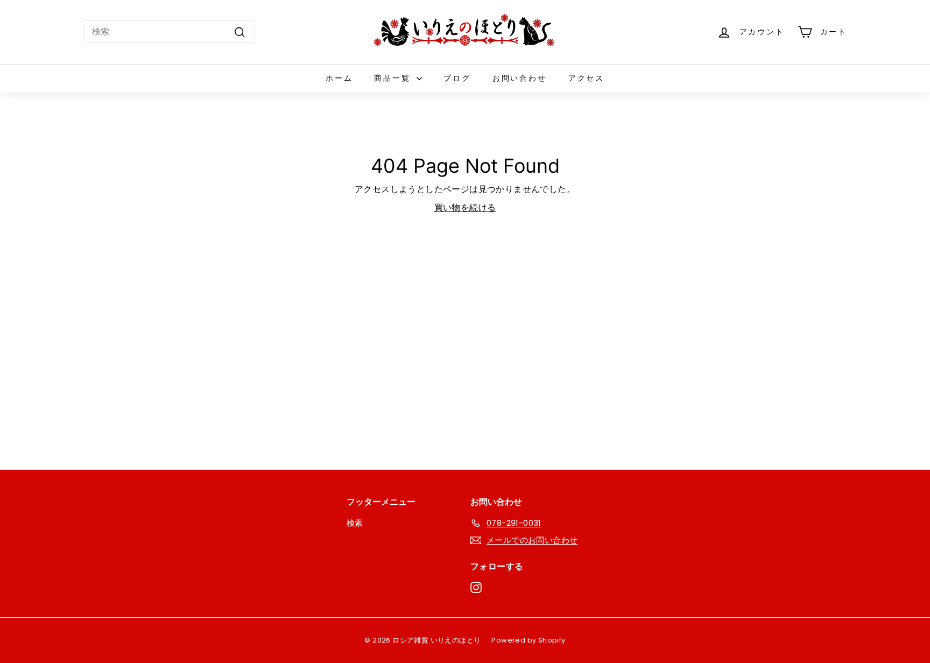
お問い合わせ (519, 78)
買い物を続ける (465, 207)
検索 (355, 522)
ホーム (339, 78)
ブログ (456, 78)
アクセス (586, 78)
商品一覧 (394, 78)
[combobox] (169, 31)
